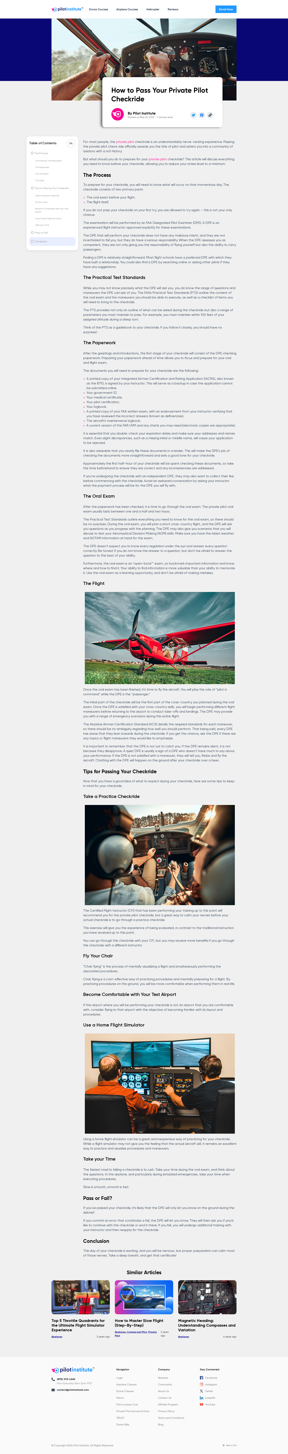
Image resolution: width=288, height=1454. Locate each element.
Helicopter (152, 9)
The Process (41, 153)
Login (119, 1377)
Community (165, 1384)
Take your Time (42, 225)
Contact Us (165, 1397)
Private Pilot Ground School (132, 1411)
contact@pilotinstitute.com (73, 1389)
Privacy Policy (166, 1411)
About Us (163, 1391)
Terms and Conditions (171, 1417)
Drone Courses (98, 9)
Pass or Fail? (41, 233)
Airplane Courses (127, 9)
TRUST (120, 1417)
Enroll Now (226, 9)
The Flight (39, 181)
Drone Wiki (122, 1424)
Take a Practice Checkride (47, 196)
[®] (67, 10)
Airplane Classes (126, 1384)
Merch (120, 1397)
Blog (160, 1424)
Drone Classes (125, 1391)
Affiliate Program (168, 1404)
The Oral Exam (42, 174)
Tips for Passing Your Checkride (52, 188)
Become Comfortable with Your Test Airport (51, 210)
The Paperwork (42, 167)
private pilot (125, 142)
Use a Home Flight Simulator (48, 219)
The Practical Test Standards (48, 161)
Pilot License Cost (127, 1404)
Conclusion (41, 241)
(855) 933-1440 (66, 1379)
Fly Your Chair (41, 202)
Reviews (173, 9)
